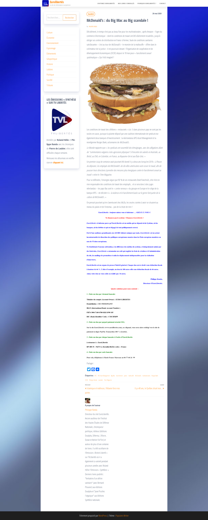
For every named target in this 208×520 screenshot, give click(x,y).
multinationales (146, 376)
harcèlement (119, 376)
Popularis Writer (122, 515)
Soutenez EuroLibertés (106, 3)
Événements (51, 53)
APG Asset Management (104, 376)
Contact (162, 3)
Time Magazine (108, 380)
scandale (100, 380)
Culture (49, 32)
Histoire (50, 64)
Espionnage (51, 48)
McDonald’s (138, 376)
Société (91, 14)
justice (125, 376)
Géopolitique (52, 58)
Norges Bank (155, 376)
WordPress (102, 515)
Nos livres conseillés (126, 3)
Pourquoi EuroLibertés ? (146, 3)
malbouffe (131, 376)
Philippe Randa (93, 26)
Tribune (50, 85)
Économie (50, 37)
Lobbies (50, 69)
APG (95, 376)
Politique (50, 74)
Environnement (52, 43)
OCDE (86, 380)
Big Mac (113, 376)
